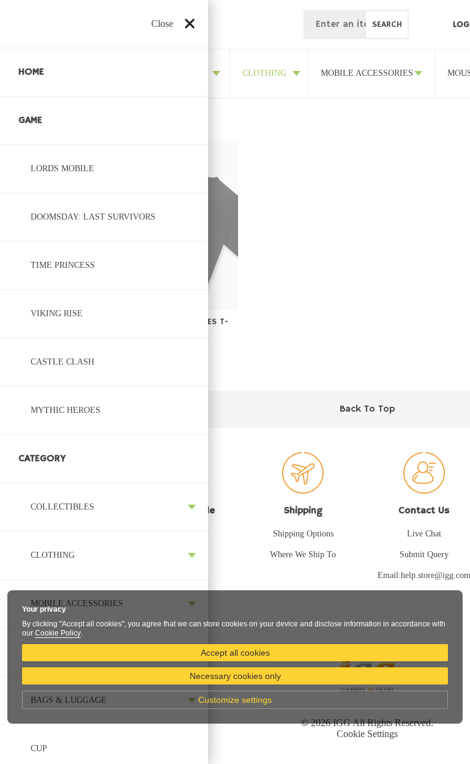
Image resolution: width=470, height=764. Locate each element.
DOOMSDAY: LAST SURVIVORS (93, 216)
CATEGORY (42, 459)
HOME (31, 72)
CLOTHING (53, 555)
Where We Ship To (303, 554)
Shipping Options (303, 533)
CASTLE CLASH (62, 361)
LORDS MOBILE (62, 168)
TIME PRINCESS (63, 265)
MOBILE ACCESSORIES (367, 73)
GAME (30, 120)
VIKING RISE (57, 313)
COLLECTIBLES (62, 506)
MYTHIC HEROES (65, 410)
